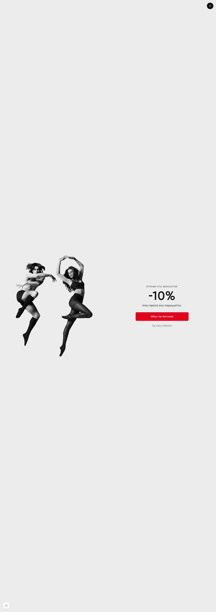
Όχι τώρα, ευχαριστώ (162, 325)
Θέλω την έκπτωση (162, 316)
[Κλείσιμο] (210, 6)
